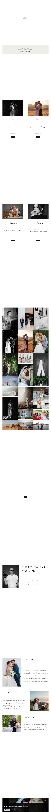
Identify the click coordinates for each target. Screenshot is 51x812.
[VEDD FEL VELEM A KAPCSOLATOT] (25, 497)
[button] (48, 18)
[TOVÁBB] (13, 137)
